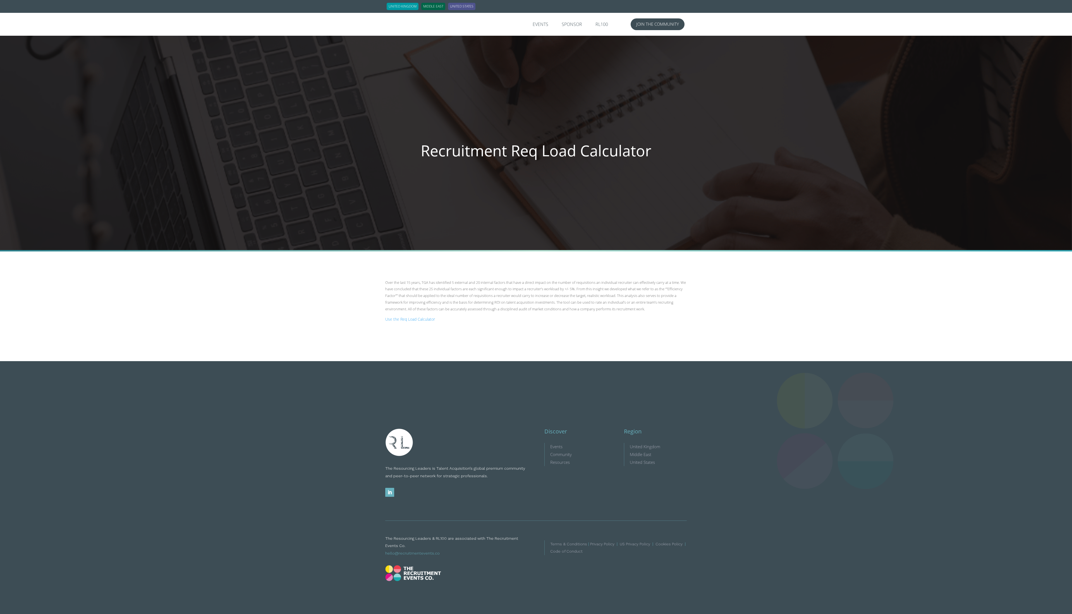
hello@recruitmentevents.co (412, 553)
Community (561, 454)
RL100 (601, 24)
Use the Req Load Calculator (410, 319)
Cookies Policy (669, 544)
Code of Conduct (566, 551)
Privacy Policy (602, 544)
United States (642, 462)
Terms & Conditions (568, 544)
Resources (560, 462)
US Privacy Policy (635, 544)
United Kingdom (645, 446)
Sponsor (572, 24)
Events (540, 24)
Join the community (657, 24)
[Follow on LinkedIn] (389, 492)
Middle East (640, 454)
